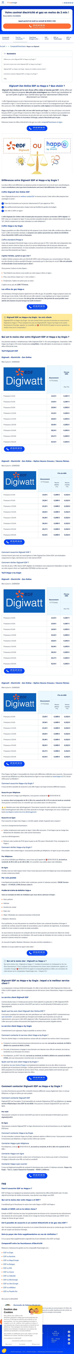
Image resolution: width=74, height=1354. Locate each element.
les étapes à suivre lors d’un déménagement (21, 812)
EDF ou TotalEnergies (58, 38)
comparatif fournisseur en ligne (51, 122)
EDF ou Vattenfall (9, 1276)
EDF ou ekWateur (9, 1287)
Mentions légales (31, 1351)
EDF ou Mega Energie (11, 1260)
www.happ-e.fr (58, 776)
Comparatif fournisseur (5, 38)
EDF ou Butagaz (9, 1264)
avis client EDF (7, 1017)
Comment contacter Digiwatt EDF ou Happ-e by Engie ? (21, 74)
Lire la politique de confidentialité (12, 1338)
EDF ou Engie (68, 38)
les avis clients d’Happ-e (18, 1065)
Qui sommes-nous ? (53, 1340)
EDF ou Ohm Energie (10, 1283)
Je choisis (22, 1344)
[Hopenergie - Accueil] (12, 3)
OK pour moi (36, 1344)
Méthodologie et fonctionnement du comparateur (50, 1351)
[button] (4, 1350)
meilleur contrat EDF (28, 196)
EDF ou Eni (47, 38)
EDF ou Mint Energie (10, 1280)
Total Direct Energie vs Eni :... (34, 38)
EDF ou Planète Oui (10, 1291)
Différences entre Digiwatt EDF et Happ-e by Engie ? (20, 59)
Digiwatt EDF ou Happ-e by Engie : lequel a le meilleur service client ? (25, 69)
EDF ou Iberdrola (9, 1256)
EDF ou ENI (7, 1268)
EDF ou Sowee (8, 1272)
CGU (24, 1351)
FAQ (5, 79)
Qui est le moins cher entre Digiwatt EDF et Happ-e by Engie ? (23, 64)
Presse (58, 1339)
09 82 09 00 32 (68, 3)
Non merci (8, 1344)
